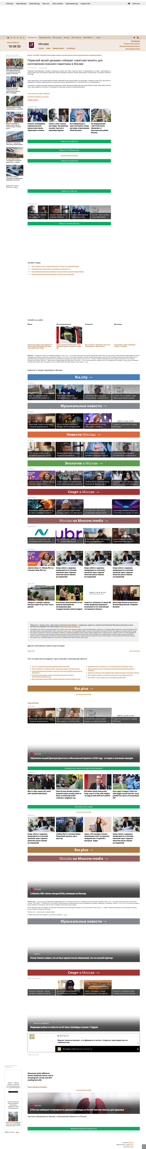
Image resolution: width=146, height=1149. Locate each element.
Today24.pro (32, 772)
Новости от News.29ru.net (69, 224)
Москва (30, 55)
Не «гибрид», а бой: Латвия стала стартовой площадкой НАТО (107, 677)
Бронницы (118, 324)
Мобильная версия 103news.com (84, 1129)
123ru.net (136, 3)
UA (17, 37)
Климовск (89, 324)
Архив (48, 48)
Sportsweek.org (72, 3)
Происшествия (45, 37)
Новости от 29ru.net (69, 191)
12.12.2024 (36, 55)
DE (20, 37)
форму (69, 631)
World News (87, 37)
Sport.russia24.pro (34, 978)
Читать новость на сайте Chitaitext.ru (39, 93)
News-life (31, 584)
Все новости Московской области (130, 46)
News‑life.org (34, 3)
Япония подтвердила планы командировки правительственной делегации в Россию (113, 673)
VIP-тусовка (57, 37)
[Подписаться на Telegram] (129, 3)
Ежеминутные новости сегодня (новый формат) (84, 768)
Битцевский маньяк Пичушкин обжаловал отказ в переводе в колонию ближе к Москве (58, 271)
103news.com (32, 107)
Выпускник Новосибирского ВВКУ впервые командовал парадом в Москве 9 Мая (56, 679)
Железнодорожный (63, 324)
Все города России (135, 651)
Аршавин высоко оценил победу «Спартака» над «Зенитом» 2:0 (51, 269)
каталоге (123, 634)
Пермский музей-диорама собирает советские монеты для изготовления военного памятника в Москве (71, 55)
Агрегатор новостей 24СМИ (69, 155)
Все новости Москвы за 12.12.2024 (38, 96)
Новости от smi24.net (69, 141)
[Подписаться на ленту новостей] (138, 37)
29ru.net (45, 3)
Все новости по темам (84, 807)
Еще (98, 37)
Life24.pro (31, 469)
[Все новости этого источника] (46, 67)
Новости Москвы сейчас (132, 48)
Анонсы (67, 37)
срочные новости (127, 360)
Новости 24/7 (31, 651)
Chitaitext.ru (42, 67)
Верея (30, 324)
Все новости (76, 37)
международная (41, 901)
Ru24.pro (9, 3)
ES (23, 37)
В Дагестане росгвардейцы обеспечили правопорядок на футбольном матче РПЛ (13, 1124)
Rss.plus (31, 412)
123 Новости (32, 37)
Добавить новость (58, 48)
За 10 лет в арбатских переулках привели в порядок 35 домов (50, 666)
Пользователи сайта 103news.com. (70, 626)
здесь (16, 187)
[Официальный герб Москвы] (31, 45)
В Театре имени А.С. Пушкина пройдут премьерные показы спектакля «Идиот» (56, 669)
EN (11, 37)
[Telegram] (134, 37)
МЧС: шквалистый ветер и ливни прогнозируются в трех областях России (110, 675)
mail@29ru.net (100, 629)
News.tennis (32, 498)
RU (14, 37)
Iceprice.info (85, 3)
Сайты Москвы (135, 41)
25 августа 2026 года (13, 42)
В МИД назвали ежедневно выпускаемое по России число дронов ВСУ (53, 274)
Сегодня (41, 48)
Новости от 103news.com (69, 150)
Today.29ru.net (33, 1055)
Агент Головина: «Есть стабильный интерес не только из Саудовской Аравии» (55, 266)
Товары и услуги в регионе (132, 43)
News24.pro (32, 526)
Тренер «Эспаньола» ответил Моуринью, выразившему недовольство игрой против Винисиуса (13, 1105)
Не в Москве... (71, 48)
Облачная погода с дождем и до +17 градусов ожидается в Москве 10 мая (110, 666)
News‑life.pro (21, 3)
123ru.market (57, 3)
